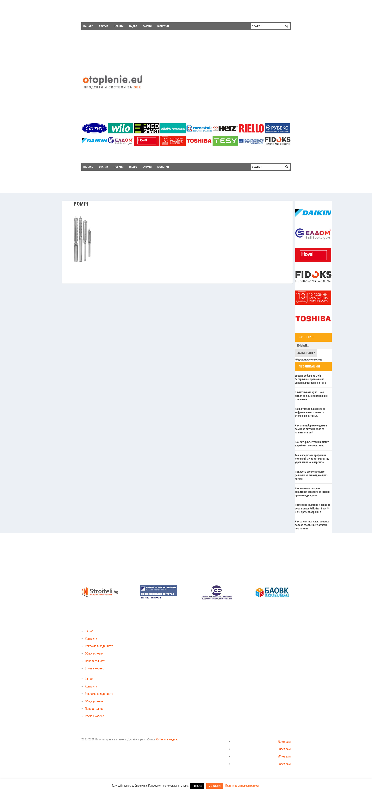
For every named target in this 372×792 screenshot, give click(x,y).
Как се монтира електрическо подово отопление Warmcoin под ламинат (312, 525)
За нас (89, 631)
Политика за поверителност (242, 785)
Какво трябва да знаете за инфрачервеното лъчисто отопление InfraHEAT (310, 412)
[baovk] (272, 598)
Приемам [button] (197, 785)
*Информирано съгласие (308, 359)
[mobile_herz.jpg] (225, 132)
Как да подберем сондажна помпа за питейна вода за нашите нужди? (311, 429)
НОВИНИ (118, 26)
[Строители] (99, 598)
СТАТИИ (103, 26)
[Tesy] (225, 145)
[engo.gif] (146, 132)
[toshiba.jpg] (199, 145)
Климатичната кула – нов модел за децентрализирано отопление (311, 396)
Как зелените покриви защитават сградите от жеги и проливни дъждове (312, 492)
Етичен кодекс (94, 668)
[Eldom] (120, 145)
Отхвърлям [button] (214, 785)
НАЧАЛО (88, 26)
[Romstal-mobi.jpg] (199, 132)
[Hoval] (146, 145)
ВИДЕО (133, 26)
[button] (287, 26)
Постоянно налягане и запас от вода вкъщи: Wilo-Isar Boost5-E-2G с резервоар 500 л (312, 508)
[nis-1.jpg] (158, 598)
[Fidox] (277, 145)
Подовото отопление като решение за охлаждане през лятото (311, 475)
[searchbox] (270, 26)
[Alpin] (173, 145)
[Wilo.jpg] (120, 132)
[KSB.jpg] (217, 598)
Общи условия (94, 653)
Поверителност (95, 661)
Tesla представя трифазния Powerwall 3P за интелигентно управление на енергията (312, 459)
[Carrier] (94, 132)
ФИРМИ (147, 26)
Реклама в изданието (99, 646)
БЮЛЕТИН (163, 26)
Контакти (91, 639)
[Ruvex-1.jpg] (277, 132)
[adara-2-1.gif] (173, 132)
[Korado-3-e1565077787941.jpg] (251, 145)
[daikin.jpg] (94, 145)
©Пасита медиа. (167, 739)
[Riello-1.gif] (251, 132)
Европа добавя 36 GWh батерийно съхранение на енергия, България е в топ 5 (310, 379)
